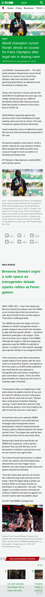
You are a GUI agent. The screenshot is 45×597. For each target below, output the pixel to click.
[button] (38, 565)
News (10, 8)
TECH (39, 8)
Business (29, 8)
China (19, 8)
